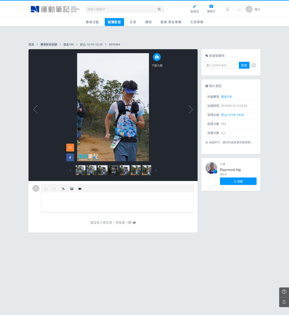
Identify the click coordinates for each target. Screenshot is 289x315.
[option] (80, 170)
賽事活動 (92, 22)
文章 (133, 22)
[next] (156, 170)
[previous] (70, 170)
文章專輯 (196, 22)
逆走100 (69, 44)
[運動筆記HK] (55, 9)
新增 (244, 65)
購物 (148, 22)
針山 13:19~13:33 (91, 44)
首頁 (31, 44)
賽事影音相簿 (48, 44)
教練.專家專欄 (170, 22)
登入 (257, 9)
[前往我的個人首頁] (249, 9)
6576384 (114, 44)
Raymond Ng (230, 169)
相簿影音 (114, 22)
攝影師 (223, 174)
